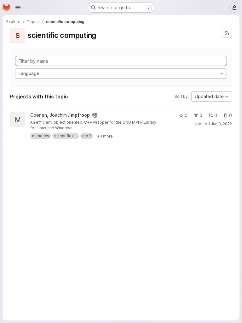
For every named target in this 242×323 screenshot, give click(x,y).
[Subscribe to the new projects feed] (227, 33)
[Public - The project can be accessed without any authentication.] (94, 115)
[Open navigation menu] (18, 8)
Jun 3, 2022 (221, 123)
